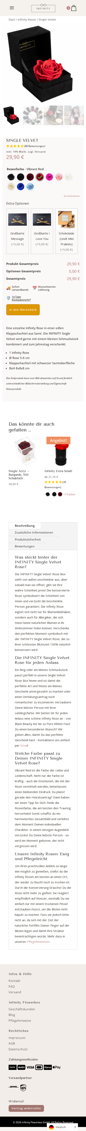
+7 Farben (69, 494)
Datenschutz (18, 1049)
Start (12, 19)
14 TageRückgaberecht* (21, 298)
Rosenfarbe (15, 169)
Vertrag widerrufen (26, 1108)
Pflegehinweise (20, 1020)
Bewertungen (25, 546)
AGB (12, 1043)
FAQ (12, 986)
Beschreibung (25, 526)
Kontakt (14, 981)
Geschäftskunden (22, 1009)
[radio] (11, 177)
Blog (12, 1015)
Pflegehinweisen (38, 942)
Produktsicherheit (28, 539)
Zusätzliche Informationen (34, 532)
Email (24, 745)
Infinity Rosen (27, 19)
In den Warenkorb (23, 310)
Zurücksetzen (72, 196)
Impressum (17, 1038)
